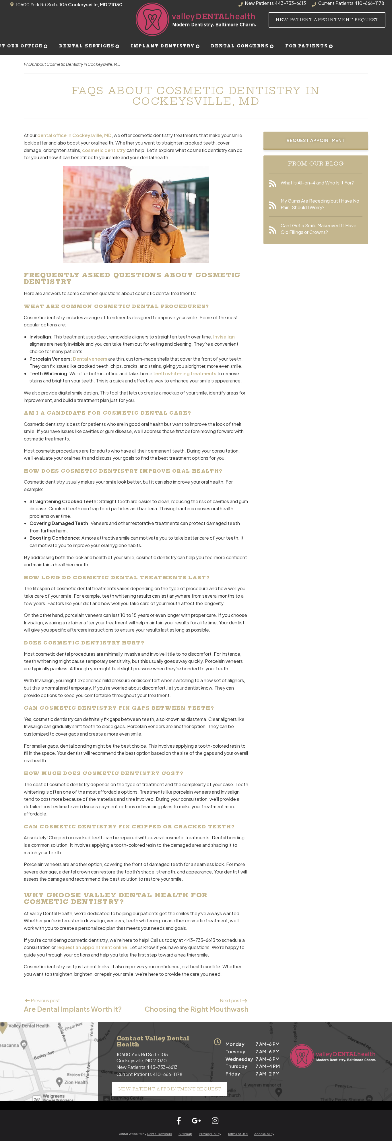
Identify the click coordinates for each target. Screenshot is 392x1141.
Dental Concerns (239, 46)
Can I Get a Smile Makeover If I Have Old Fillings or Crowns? (318, 228)
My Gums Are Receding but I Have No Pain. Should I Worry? (320, 204)
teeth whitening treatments (184, 373)
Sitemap (185, 1134)
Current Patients (150, 1074)
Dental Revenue (159, 1134)
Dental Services (86, 46)
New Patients (147, 1067)
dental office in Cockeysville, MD (74, 135)
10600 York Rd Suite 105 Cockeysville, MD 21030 (142, 1057)
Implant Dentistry (162, 46)
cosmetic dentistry (104, 150)
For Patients (306, 46)
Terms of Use (238, 1134)
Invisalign (224, 337)
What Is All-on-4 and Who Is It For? (317, 183)
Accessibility (264, 1134)
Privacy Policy (210, 1134)
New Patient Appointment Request (327, 19)
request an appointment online (92, 947)
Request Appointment (316, 140)
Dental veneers (90, 359)
